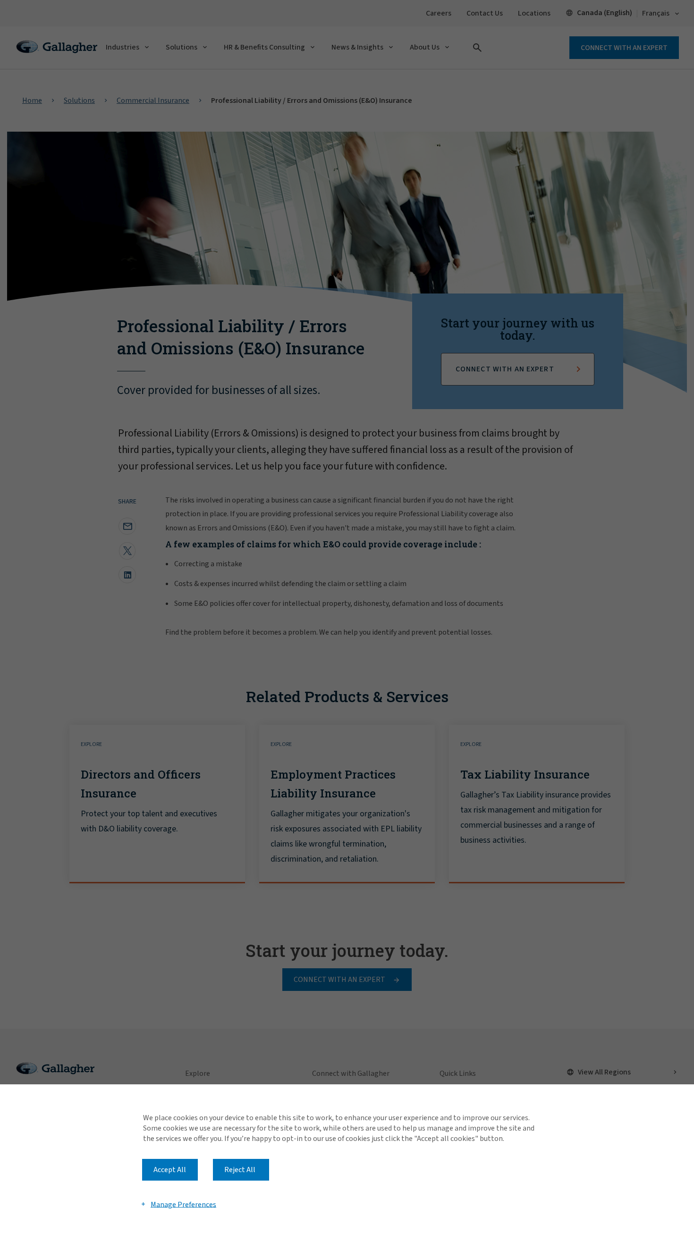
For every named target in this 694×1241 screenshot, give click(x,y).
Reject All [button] (239, 1170)
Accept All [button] (169, 1170)
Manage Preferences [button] (183, 1204)
